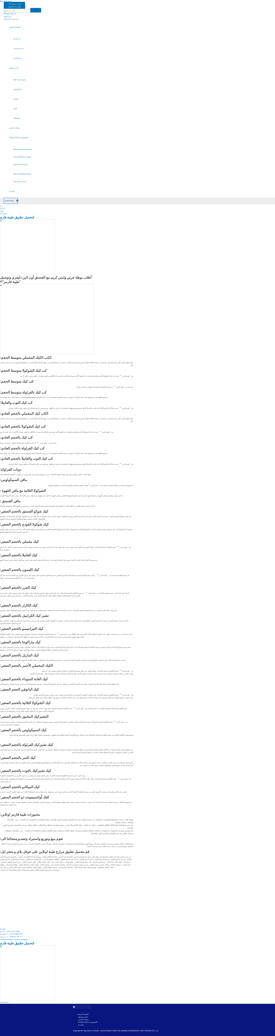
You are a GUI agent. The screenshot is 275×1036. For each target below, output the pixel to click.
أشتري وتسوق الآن (14, 4)
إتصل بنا (12, 191)
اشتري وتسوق (14, 68)
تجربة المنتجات (18, 48)
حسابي (15, 99)
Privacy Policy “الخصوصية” (19, 137)
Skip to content (5, 1)
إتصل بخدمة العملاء (14, 7)
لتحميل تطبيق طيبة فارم (17, 217)
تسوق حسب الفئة (19, 80)
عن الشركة (17, 39)
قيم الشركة (17, 58)
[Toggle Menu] (21, 33)
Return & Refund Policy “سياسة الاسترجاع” (22, 178)
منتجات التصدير (14, 128)
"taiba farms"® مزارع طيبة (11, 19)
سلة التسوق (17, 89)
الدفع (15, 109)
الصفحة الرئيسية (14, 27)
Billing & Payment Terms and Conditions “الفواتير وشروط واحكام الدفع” (22, 156)
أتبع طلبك (16, 118)
